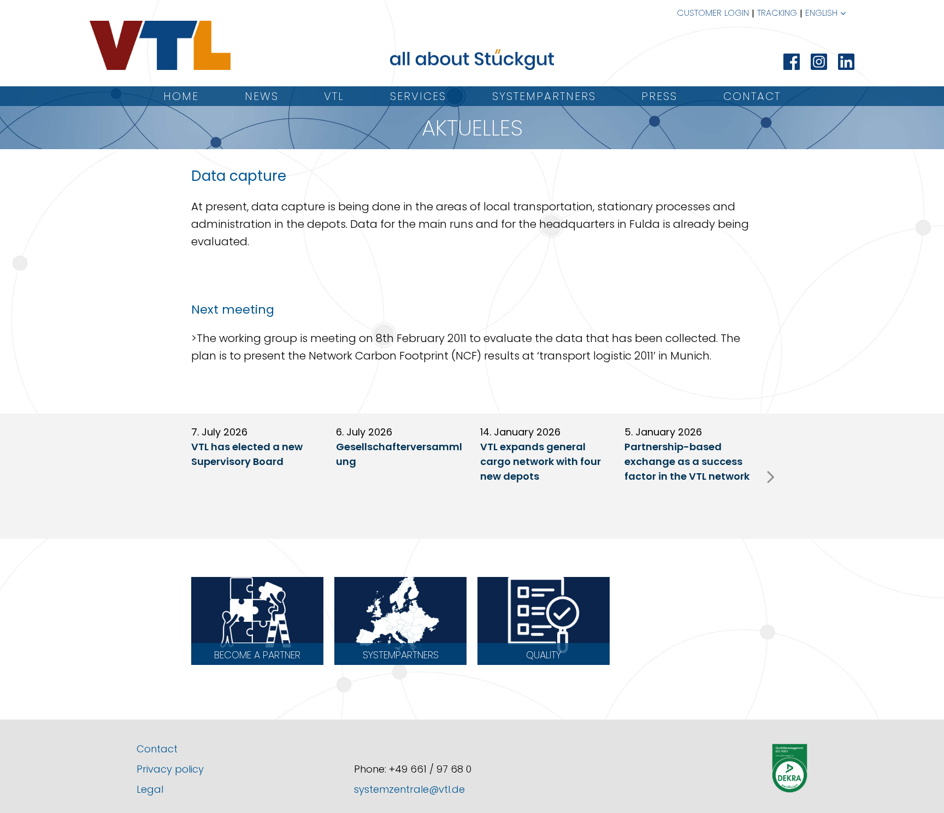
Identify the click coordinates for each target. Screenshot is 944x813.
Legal (150, 789)
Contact (752, 96)
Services (418, 96)
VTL (334, 96)
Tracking (777, 13)
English (821, 13)
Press (659, 96)
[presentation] (771, 476)
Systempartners (544, 96)
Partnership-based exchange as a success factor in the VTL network (687, 461)
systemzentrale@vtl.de (409, 789)
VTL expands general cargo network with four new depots (540, 461)
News (262, 96)
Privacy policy (170, 769)
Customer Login (713, 13)
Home (181, 96)
